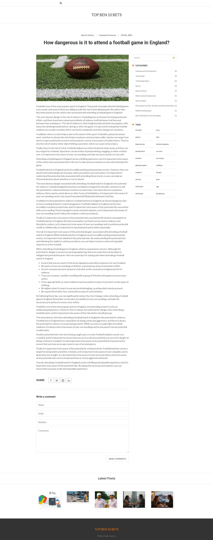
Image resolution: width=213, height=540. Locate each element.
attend (138, 179)
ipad (157, 179)
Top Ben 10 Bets (106, 14)
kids (157, 137)
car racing (160, 158)
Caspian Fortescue (107, 35)
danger (159, 172)
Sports (138, 86)
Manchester (140, 144)
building (159, 165)
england (138, 172)
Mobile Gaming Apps (143, 111)
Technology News (142, 81)
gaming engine (141, 165)
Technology (140, 76)
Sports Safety (87, 35)
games (138, 137)
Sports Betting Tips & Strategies (148, 116)
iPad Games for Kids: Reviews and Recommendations (155, 106)
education (139, 186)
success (159, 151)
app (157, 186)
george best (140, 151)
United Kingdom (162, 144)
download (139, 193)
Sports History (141, 91)
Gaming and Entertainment (145, 71)
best (158, 130)
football (138, 130)
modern (138, 158)
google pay (160, 193)
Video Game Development (145, 96)
